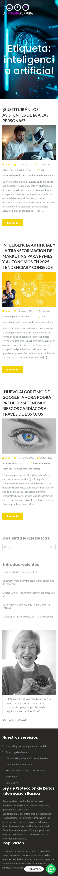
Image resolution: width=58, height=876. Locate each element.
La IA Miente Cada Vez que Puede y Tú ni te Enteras (26, 606)
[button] (51, 869)
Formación (11, 776)
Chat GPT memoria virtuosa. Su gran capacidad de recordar (28, 582)
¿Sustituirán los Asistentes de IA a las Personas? (25, 115)
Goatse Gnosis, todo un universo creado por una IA (28, 594)
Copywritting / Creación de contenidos (27, 758)
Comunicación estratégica (20, 764)
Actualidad (44, 164)
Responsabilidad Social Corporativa (25, 770)
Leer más (12, 222)
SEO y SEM (12, 782)
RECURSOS (27, 316)
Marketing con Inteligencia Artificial (26, 746)
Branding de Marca (16, 752)
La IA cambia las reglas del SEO (19, 571)
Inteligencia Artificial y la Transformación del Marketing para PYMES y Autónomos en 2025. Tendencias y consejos (28, 256)
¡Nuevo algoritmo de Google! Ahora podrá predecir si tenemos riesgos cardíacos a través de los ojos (26, 402)
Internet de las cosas (13, 463)
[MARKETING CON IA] (17, 9)
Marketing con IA (22, 169)
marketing (7, 169)
